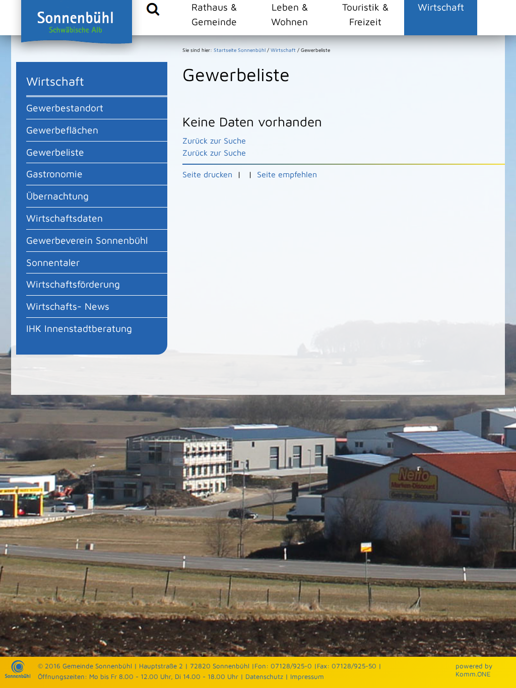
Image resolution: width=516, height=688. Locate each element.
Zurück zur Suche (214, 140)
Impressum (307, 676)
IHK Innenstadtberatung (79, 328)
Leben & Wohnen (289, 14)
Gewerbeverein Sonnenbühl (87, 240)
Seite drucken (207, 174)
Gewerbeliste (55, 152)
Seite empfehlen (287, 174)
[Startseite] (17, 675)
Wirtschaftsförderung (73, 284)
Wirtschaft (441, 7)
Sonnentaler (53, 262)
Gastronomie (54, 173)
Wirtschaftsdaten (64, 218)
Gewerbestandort (64, 107)
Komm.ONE (473, 674)
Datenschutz (264, 676)
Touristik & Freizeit (365, 14)
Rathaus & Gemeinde (214, 14)
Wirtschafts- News (67, 306)
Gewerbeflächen (62, 129)
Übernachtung (57, 195)
